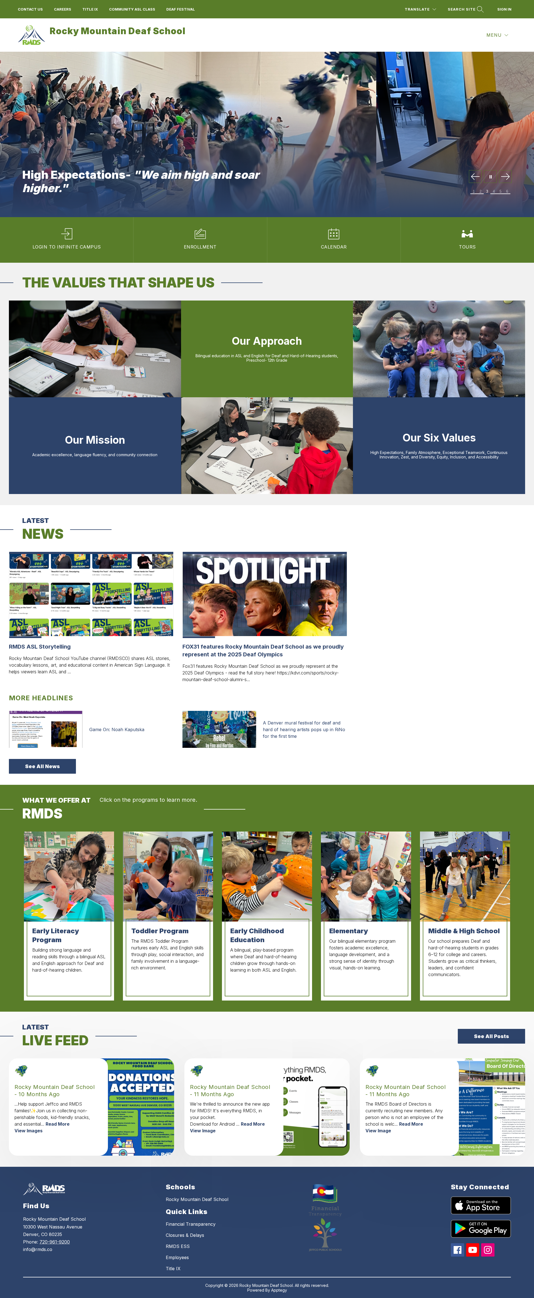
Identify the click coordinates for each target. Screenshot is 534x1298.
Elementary (348, 931)
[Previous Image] (475, 177)
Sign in (504, 9)
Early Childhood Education (257, 935)
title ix (90, 9)
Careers (62, 9)
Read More (58, 1124)
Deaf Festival (180, 9)
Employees (177, 1257)
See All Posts (491, 1036)
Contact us (30, 9)
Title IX (173, 1268)
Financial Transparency (191, 1224)
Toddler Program (160, 931)
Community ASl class (132, 9)
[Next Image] (505, 177)
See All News (42, 766)
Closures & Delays (185, 1235)
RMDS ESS (178, 1246)
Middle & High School (464, 931)
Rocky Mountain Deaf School (197, 1199)
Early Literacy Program (55, 935)
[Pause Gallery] (490, 177)
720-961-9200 (54, 1242)
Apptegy (279, 1290)
